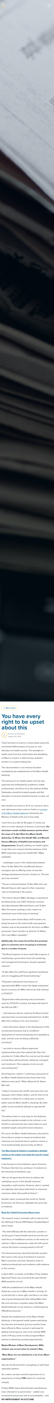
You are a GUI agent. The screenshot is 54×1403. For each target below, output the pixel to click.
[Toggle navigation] (48, 5)
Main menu (10, 708)
